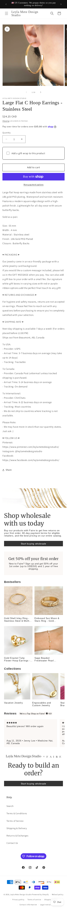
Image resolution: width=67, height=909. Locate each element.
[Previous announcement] (6, 4)
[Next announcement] (61, 4)
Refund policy (57, 894)
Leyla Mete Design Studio (21, 894)
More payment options (34, 184)
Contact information (28, 904)
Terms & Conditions (17, 813)
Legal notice (45, 904)
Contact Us (12, 842)
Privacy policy (18, 899)
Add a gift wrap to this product (28, 153)
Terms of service (34, 899)
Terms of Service (15, 820)
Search (10, 806)
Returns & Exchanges (17, 835)
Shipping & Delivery (17, 828)
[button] (6, 13)
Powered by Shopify (40, 894)
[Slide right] (40, 92)
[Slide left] (26, 92)
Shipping (5, 121)
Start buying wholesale (33, 543)
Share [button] (9, 469)
